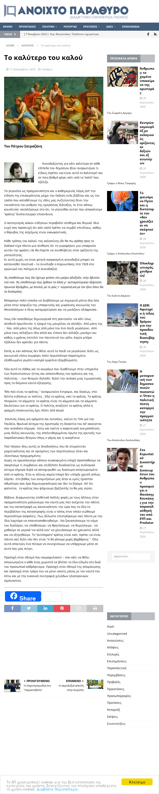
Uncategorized (117, 634)
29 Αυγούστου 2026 (147, 102)
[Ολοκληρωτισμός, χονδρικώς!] (122, 273)
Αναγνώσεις (115, 640)
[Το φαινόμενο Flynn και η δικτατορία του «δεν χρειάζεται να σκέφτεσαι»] (122, 201)
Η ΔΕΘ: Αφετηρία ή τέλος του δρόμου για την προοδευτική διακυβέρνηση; (147, 323)
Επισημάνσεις (116, 661)
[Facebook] (148, 34)
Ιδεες (109, 26)
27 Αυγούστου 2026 (147, 429)
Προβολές (113, 682)
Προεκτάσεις (115, 689)
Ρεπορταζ (70, 26)
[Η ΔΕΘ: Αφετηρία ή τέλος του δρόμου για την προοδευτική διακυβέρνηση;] (122, 315)
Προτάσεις (114, 703)
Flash (110, 627)
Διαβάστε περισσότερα (57, 789)
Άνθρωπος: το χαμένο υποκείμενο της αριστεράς (147, 80)
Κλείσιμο (137, 781)
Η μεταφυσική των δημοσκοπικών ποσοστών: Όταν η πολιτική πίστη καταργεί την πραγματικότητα (147, 395)
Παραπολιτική (116, 668)
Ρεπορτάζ (113, 710)
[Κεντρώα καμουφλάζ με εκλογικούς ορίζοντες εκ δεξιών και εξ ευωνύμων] (122, 132)
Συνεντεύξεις (116, 724)
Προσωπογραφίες (119, 696)
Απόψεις (47, 69)
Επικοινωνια (130, 26)
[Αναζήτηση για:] (131, 556)
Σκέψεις (112, 717)
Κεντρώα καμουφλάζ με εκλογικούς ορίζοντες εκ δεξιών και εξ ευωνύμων (147, 142)
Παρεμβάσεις (116, 675)
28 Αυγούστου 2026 (147, 243)
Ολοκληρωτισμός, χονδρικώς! (147, 269)
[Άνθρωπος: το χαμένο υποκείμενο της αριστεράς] (122, 76)
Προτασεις (90, 26)
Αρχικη (7, 26)
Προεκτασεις (27, 26)
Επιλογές (113, 654)
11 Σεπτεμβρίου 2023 (22, 69)
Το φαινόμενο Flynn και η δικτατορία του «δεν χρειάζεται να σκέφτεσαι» (147, 213)
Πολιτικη (48, 26)
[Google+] (155, 34)
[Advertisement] (53, 646)
